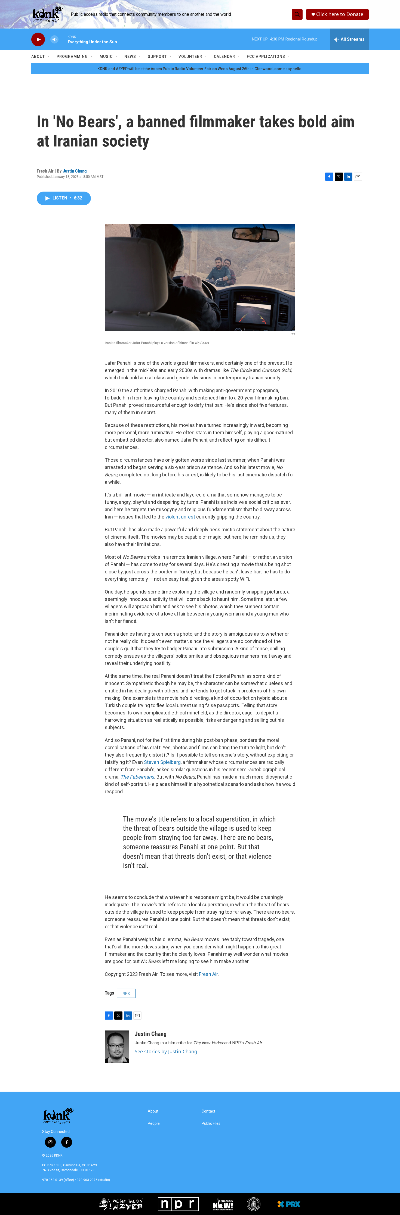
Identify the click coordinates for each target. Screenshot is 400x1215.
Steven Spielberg (162, 762)
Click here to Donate (339, 14)
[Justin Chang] (117, 1046)
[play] (38, 39)
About (38, 56)
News (130, 56)
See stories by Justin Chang (166, 1051)
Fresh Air (208, 974)
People (154, 1124)
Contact (208, 1111)
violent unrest (180, 517)
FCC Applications (266, 56)
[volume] (54, 39)
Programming (72, 56)
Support (157, 56)
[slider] (63, 39)
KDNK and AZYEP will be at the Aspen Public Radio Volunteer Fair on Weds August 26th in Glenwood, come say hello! (200, 69)
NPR (126, 993)
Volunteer (190, 56)
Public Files (211, 1124)
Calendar (224, 56)
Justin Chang (75, 171)
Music (106, 56)
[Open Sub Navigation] (49, 56)
